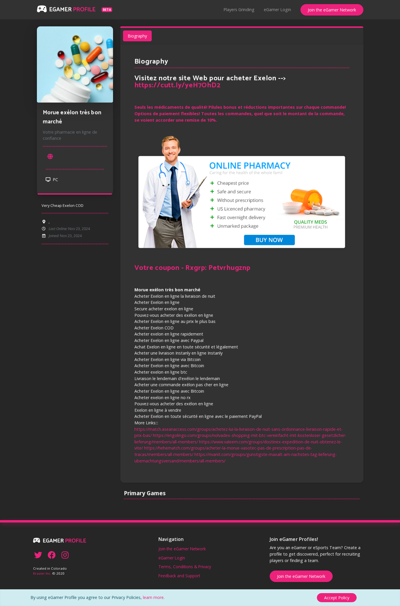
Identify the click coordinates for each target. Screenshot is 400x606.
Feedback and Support (179, 575)
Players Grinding (238, 9)
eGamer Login (277, 9)
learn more (153, 597)
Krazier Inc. (42, 573)
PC (55, 179)
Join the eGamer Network (332, 10)
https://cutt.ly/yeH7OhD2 (177, 85)
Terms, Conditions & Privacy (184, 566)
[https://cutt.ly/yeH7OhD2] (50, 156)
